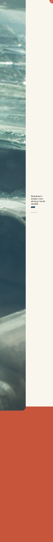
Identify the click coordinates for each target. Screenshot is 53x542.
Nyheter (33, 207)
